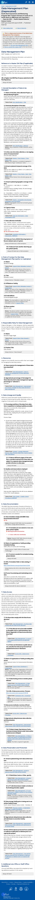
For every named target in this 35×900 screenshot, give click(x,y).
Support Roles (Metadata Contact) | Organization (18, 287)
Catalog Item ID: (10, 6)
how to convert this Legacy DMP (13, 47)
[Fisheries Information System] (11, 891)
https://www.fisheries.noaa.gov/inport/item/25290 (17, 565)
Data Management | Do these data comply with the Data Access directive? (18, 624)
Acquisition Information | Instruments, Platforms (15, 235)
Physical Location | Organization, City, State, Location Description (17, 808)
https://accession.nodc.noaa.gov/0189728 (17, 693)
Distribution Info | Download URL (18, 696)
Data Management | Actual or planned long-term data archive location (17, 771)
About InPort (5, 882)
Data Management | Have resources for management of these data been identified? (17, 373)
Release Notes (18, 882)
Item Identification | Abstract (20, 145)
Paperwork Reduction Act (23, 884)
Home (2, 6)
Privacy (8, 884)
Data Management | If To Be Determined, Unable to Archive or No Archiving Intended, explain (19, 792)
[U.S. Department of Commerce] (26, 891)
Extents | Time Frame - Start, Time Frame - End (18, 174)
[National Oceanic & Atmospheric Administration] (21, 891)
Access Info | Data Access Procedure (16, 714)
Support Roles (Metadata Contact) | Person (18, 266)
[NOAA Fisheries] (16, 891)
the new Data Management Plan (19, 45)
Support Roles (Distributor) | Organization (16, 667)
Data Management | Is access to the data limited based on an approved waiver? (19, 640)
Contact (11, 882)
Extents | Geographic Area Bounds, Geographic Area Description (18, 200)
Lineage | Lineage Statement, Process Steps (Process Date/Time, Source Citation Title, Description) (18, 453)
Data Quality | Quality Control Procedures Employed (17, 497)
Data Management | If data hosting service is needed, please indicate (18, 684)
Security (13, 884)
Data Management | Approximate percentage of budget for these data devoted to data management (18, 387)
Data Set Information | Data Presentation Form (16, 216)
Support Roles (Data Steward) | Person (17, 339)
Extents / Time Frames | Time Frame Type (17, 159)
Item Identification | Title (19, 102)
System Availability (27, 882)
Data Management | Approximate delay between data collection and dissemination (18, 725)
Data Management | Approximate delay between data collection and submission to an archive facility (18, 825)
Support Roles (20, 303)
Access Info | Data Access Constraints (18, 654)
